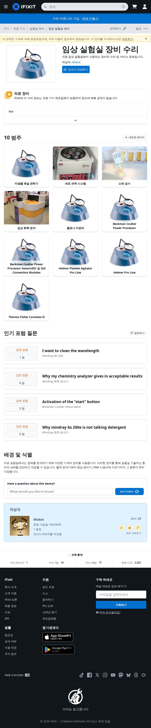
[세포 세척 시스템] (75, 163)
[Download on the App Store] (57, 637)
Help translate (14, 675)
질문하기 (139, 333)
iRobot (76, 62)
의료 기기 (19, 28)
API (7, 618)
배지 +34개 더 (133, 533)
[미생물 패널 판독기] (26, 163)
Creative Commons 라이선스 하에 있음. (86, 721)
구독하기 (121, 605)
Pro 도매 (47, 606)
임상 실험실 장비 (59, 28)
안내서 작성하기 (78, 69)
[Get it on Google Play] (58, 649)
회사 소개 (11, 587)
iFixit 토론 (11, 599)
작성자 (15, 509)
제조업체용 (49, 618)
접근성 (9, 635)
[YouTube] (113, 675)
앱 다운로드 (50, 627)
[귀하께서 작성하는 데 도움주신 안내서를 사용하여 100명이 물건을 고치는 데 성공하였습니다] (121, 528)
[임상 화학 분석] (26, 208)
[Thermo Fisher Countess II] (26, 297)
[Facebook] (89, 675)
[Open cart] (134, 7)
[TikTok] (81, 675)
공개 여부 (11, 641)
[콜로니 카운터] (75, 208)
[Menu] (5, 6)
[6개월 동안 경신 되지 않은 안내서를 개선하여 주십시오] (138, 528)
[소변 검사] (124, 163)
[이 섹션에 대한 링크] (2, 455)
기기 (6, 28)
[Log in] (145, 7)
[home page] (24, 6)
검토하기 (127, 39)
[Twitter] (97, 675)
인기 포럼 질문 (20, 333)
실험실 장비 (37, 28)
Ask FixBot (126, 491)
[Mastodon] (121, 675)
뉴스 (45, 593)
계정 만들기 (90, 18)
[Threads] (136, 675)
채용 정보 (11, 606)
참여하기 (47, 599)
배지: (136, 518)
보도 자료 (48, 587)
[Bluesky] (128, 675)
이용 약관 (11, 647)
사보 (7, 612)
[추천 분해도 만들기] (130, 528)
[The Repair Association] (144, 675)
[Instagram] (105, 675)
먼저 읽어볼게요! (109, 612)
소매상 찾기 (49, 612)
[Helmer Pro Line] (124, 252)
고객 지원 (11, 593)
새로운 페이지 (137, 137)
